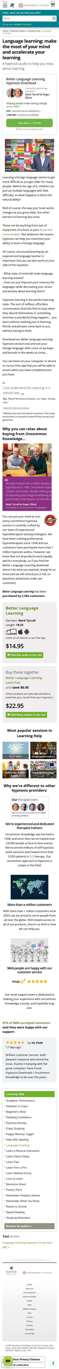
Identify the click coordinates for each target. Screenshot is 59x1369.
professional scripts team (28, 812)
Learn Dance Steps (18, 1156)
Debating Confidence (18, 1117)
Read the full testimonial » (16, 407)
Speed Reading (15, 1212)
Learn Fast (13, 682)
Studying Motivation (18, 1217)
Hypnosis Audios (29, 1297)
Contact (29, 1317)
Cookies (29, 1325)
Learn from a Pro (16, 1167)
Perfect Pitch (14, 1189)
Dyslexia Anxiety (16, 1123)
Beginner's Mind (16, 1111)
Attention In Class (17, 1106)
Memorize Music (16, 1184)
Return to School (16, 1206)
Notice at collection (16, 1365)
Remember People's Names (23, 1195)
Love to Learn (14, 1178)
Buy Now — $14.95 (29, 123)
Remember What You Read (22, 1201)
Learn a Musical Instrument (22, 1150)
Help (29, 1313)
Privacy (30, 1321)
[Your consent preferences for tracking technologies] (53, 1363)
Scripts (29, 1301)
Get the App (29, 1334)
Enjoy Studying (15, 1128)
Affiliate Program (29, 1309)
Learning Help (15, 1094)
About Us (29, 1289)
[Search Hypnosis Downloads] (54, 18)
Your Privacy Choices (26, 1359)
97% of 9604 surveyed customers (26, 1023)
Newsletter (29, 1329)
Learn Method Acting (18, 1173)
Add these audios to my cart (27, 714)
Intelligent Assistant (22, 24)
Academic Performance (20, 1100)
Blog (29, 1305)
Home (29, 1284)
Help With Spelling (17, 1139)
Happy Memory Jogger (20, 1134)
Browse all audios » (19, 1226)
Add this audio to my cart (26, 655)
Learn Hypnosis (29, 1293)
